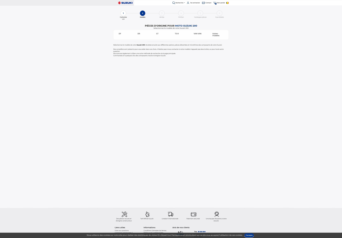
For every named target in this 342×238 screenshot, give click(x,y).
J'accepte (249, 235)
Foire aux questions (122, 230)
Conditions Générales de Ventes (155, 230)
